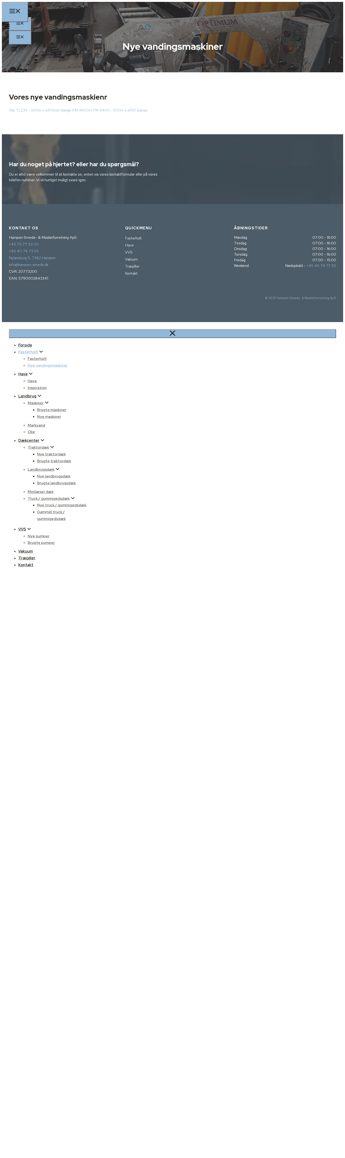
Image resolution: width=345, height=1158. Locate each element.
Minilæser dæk (41, 491)
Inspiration (37, 387)
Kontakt (131, 273)
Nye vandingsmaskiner (48, 365)
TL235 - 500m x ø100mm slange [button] (44, 110)
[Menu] (20, 37)
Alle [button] (12, 110)
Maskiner (36, 402)
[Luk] (172, 333)
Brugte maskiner (51, 409)
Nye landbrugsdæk (53, 476)
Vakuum (131, 259)
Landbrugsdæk (41, 469)
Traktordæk (38, 447)
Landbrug (27, 396)
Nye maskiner (49, 416)
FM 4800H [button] (82, 110)
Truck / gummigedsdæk (49, 498)
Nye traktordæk (51, 454)
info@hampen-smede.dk (28, 264)
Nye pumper (39, 536)
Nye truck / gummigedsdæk (61, 505)
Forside (25, 345)
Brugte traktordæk (54, 460)
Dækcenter (28, 440)
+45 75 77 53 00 (24, 244)
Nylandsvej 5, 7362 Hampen (32, 257)
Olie (31, 431)
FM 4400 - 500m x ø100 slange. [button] (120, 110)
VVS (129, 252)
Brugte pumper (41, 542)
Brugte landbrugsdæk (56, 483)
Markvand (36, 425)
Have (129, 245)
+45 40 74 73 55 (24, 251)
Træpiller (132, 266)
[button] (13, 50)
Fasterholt (133, 238)
